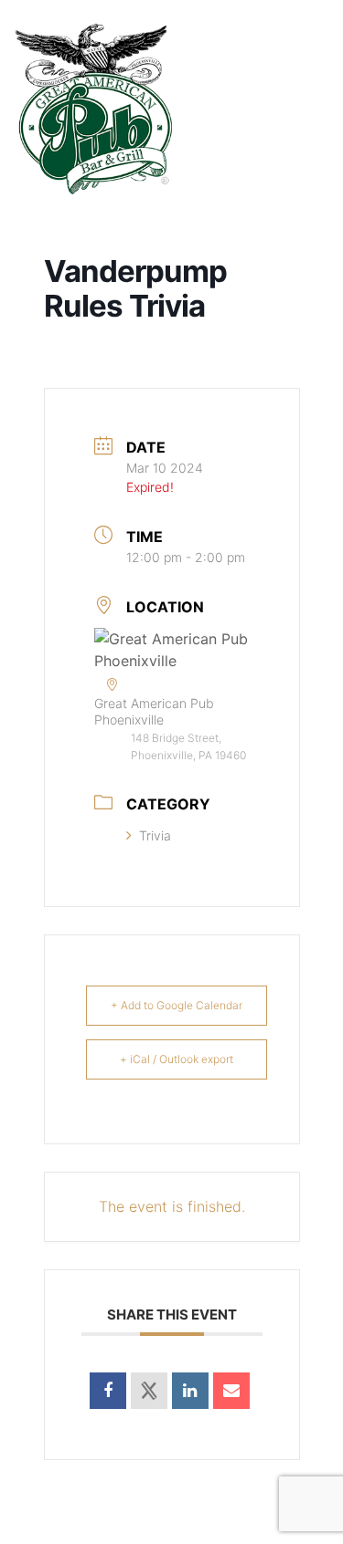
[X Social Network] (149, 1390)
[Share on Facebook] (108, 1390)
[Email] (231, 1390)
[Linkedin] (190, 1390)
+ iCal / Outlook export (176, 1059)
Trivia (155, 835)
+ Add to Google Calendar (176, 1005)
